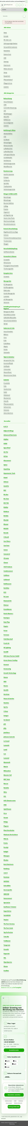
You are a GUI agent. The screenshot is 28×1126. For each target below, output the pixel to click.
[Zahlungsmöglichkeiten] (14, 1064)
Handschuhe (7, 389)
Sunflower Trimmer (10, 907)
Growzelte (7, 260)
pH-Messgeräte (8, 299)
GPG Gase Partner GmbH (11, 656)
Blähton (6, 334)
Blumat (6, 524)
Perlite (6, 349)
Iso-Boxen (6, 139)
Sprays (6, 323)
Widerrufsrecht (8, 69)
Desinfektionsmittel (9, 315)
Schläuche (7, 180)
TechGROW (7, 915)
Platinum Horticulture (11, 834)
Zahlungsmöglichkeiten (10, 43)
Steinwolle (7, 352)
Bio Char (6, 499)
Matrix (6, 766)
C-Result (6, 537)
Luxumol (6, 758)
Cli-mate (6, 558)
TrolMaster (7, 941)
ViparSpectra (8, 962)
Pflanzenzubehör (9, 404)
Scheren (6, 235)
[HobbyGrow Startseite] (9, 5)
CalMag (6, 206)
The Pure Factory (9, 924)
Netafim (6, 788)
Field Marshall (8, 639)
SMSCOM (6, 894)
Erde (5, 340)
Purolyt (6, 847)
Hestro (6, 686)
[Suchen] (25, 9)
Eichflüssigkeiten (8, 287)
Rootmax (6, 877)
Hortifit (6, 690)
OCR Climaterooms (10, 800)
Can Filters (7, 541)
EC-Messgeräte (8, 284)
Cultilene (6, 575)
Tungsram (7, 945)
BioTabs (6, 516)
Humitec (6, 703)
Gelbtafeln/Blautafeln (10, 317)
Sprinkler (6, 183)
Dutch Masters (8, 613)
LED (5, 111)
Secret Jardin (8, 890)
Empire (6, 626)
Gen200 (6, 652)
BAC (5, 490)
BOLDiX (6, 528)
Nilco (5, 792)
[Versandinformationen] (7, 1077)
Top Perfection (8, 932)
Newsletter (7, 51)
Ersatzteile (7, 383)
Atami (5, 477)
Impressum (7, 65)
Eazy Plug (7, 622)
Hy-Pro (6, 707)
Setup (5, 72)
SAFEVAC (6, 881)
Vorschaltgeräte (8, 123)
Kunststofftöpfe (8, 363)
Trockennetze (8, 241)
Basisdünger (7, 197)
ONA (5, 805)
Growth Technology (10, 673)
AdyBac (6, 439)
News (5, 32)
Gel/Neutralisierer (9, 252)
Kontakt (6, 36)
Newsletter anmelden (14, 1095)
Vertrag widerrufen (14, 1106)
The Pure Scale (8, 928)
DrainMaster (8, 609)
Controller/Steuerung (10, 108)
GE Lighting (7, 647)
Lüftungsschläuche (9, 154)
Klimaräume (7, 263)
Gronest (6, 664)
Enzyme (6, 209)
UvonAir (6, 949)
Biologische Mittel (9, 312)
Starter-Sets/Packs (9, 218)
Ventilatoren (7, 160)
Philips (6, 822)
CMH (5, 105)
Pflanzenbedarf (8, 80)
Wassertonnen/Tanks (10, 375)
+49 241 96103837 (9, 1042)
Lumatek (6, 745)
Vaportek (7, 953)
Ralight (6, 851)
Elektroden (7, 290)
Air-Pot (6, 452)
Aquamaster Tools (9, 473)
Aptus (5, 465)
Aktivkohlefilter (8, 133)
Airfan (6, 456)
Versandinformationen (10, 47)
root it (6, 873)
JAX (5, 724)
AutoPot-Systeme (9, 174)
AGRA (5, 443)
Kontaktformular (14, 1050)
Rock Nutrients (8, 864)
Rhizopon (7, 856)
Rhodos (6, 860)
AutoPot (6, 486)
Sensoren (6, 302)
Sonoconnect (8, 898)
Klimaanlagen (8, 142)
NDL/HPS (6, 117)
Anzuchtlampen (8, 102)
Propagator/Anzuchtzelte (11, 266)
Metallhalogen (8, 114)
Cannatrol (7, 554)
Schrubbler (7, 885)
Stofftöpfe (7, 366)
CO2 (5, 136)
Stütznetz (6, 410)
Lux (5, 754)
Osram (6, 817)
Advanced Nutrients (10, 435)
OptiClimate (7, 809)
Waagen (6, 244)
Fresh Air (7, 643)
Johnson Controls (9, 737)
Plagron (6, 826)
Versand (3, 1118)
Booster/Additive (9, 203)
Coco (5, 337)
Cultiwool (7, 579)
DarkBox (6, 588)
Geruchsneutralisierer (10, 320)
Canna (6, 550)
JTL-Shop (17, 1124)
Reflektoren (7, 120)
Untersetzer (7, 369)
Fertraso (6, 635)
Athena (6, 482)
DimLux (6, 605)
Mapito (6, 346)
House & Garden (9, 698)
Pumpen (6, 177)
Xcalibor (6, 970)
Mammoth (7, 762)
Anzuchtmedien (8, 331)
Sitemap (6, 61)
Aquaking (7, 469)
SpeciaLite (7, 902)
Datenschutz (7, 54)
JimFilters (7, 732)
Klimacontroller (8, 145)
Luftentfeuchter (8, 151)
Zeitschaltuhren (8, 413)
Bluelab (6, 520)
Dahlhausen (7, 584)
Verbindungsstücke (9, 163)
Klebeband (7, 395)
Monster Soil (8, 775)
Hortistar (7, 694)
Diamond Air (8, 601)
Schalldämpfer (8, 157)
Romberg (6, 868)
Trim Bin (6, 936)
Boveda (6, 533)
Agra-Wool (7, 448)
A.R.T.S (6, 426)
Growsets (6, 276)
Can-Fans (6, 545)
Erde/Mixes (7, 343)
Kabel (5, 392)
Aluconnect (7, 460)
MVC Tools (7, 779)
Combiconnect (8, 571)
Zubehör (6, 87)
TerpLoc (6, 919)
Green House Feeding (10, 660)
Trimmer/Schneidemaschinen (12, 238)
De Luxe (6, 596)
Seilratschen (7, 407)
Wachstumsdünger (9, 221)
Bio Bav (6, 494)
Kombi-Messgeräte (9, 293)
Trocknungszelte (8, 269)
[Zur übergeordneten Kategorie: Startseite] (24, 16)
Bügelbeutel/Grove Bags (11, 232)
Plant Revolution (9, 830)
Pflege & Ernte (8, 83)
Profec (6, 843)
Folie (5, 386)
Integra (6, 715)
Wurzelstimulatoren (9, 224)
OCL (5, 796)
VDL (5, 958)
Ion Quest (7, 720)
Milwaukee (7, 771)
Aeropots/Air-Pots (9, 360)
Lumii (5, 749)
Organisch (7, 212)
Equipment (7, 76)
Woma (6, 966)
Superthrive (7, 911)
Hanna (6, 677)
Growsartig (7, 669)
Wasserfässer (8, 372)
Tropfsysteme (8, 186)
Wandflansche (8, 166)
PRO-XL (6, 839)
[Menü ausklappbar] (2, 5)
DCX (5, 592)
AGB (5, 58)
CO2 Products (8, 567)
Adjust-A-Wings (9, 431)
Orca (5, 813)
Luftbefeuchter (8, 148)
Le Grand (6, 741)
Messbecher (7, 398)
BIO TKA (6, 503)
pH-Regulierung (8, 215)
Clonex (6, 562)
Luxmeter (6, 296)
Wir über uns (7, 40)
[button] (17, 5)
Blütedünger (7, 200)
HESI (5, 681)
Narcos (6, 783)
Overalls (6, 401)
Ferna (5, 630)
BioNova (6, 511)
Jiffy (5, 728)
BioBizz (6, 507)
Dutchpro (7, 618)
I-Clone (6, 711)
